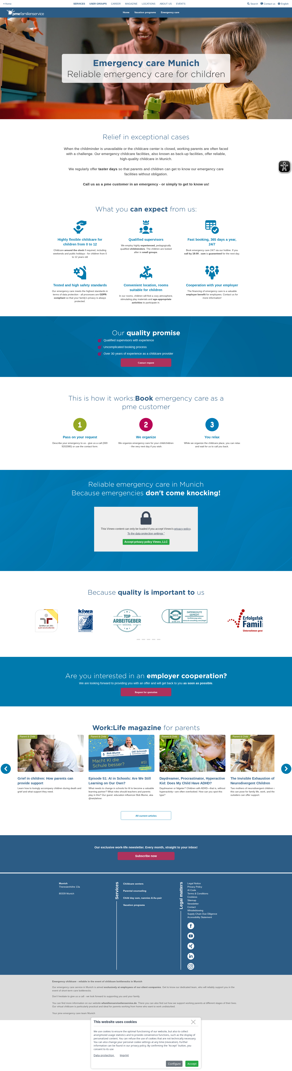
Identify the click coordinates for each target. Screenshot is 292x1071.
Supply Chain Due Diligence (202, 913)
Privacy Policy (194, 886)
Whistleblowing (195, 910)
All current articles (146, 815)
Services (79, 3)
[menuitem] (79, 3)
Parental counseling (134, 890)
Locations (148, 3)
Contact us (269, 3)
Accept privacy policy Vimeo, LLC (146, 541)
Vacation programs (145, 12)
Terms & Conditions (197, 893)
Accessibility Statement (199, 917)
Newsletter (193, 903)
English (285, 4)
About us (166, 3)
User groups (98, 3)
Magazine (131, 3)
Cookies (191, 897)
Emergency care (170, 12)
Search (252, 4)
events (180, 3)
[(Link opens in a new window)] (190, 926)
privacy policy (182, 528)
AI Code (191, 890)
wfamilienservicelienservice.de (119, 1003)
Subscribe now (146, 856)
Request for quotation (146, 692)
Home (8, 3)
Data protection (104, 1055)
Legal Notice (194, 883)
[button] (133, 639)
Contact (191, 907)
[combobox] (283, 3)
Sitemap (191, 900)
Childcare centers (133, 883)
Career (116, 3)
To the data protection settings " (146, 533)
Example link (80, 417)
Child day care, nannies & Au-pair (142, 898)
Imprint (124, 1055)
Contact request (146, 363)
